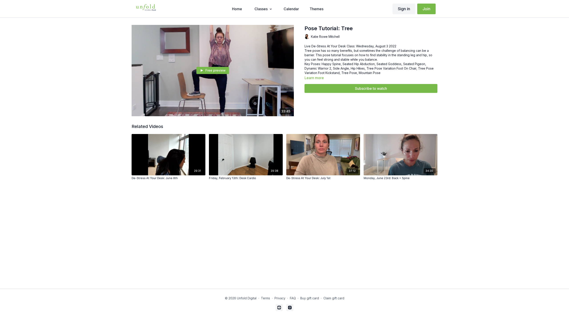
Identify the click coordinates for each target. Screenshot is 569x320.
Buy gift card (309, 298)
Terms (265, 298)
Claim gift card (333, 298)
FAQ (293, 298)
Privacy (279, 298)
